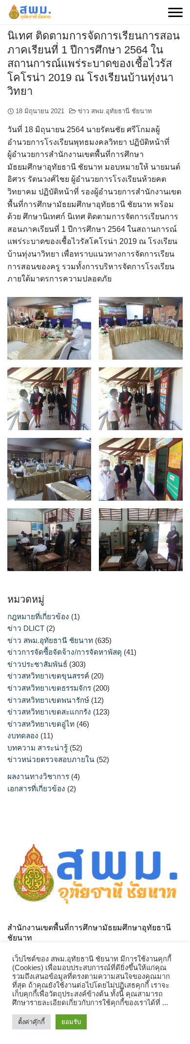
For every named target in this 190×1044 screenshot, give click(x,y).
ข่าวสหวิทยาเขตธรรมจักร (49, 688)
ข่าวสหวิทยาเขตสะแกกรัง (49, 712)
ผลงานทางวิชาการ (38, 776)
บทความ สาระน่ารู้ (37, 748)
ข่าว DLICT (25, 628)
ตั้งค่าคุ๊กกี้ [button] (31, 1022)
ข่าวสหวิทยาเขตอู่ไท (41, 724)
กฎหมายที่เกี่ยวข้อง (38, 616)
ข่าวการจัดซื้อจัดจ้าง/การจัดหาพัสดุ (64, 652)
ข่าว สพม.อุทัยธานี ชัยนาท (115, 111)
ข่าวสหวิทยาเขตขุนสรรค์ (48, 676)
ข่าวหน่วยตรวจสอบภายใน (51, 759)
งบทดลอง (22, 735)
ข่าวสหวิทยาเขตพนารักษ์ (48, 700)
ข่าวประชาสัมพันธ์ (37, 664)
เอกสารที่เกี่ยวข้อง (36, 788)
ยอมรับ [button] (71, 1022)
